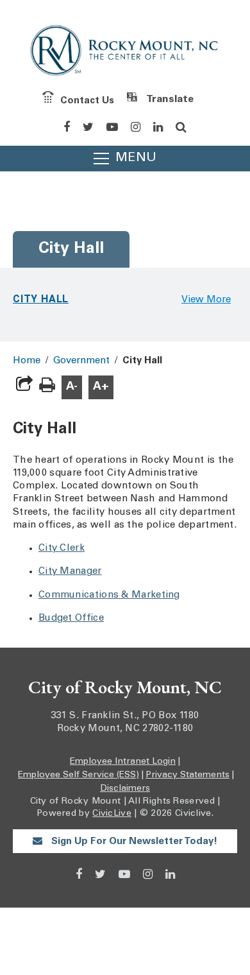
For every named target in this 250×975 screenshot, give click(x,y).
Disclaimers (125, 788)
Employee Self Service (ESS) (78, 775)
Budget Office (71, 618)
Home (26, 361)
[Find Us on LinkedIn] (158, 127)
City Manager (70, 571)
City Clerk (61, 548)
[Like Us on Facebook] (66, 127)
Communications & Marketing (109, 595)
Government (81, 361)
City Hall (41, 299)
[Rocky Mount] (125, 53)
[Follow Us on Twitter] (88, 127)
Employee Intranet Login (123, 761)
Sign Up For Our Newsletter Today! (133, 842)
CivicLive (111, 813)
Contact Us (87, 100)
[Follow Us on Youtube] (112, 127)
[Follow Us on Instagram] (136, 127)
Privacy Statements (187, 775)
